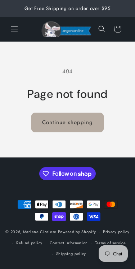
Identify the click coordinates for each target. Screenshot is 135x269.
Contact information (69, 243)
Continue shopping (67, 122)
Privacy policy (116, 232)
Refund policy (29, 243)
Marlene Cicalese (40, 232)
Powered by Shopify (77, 232)
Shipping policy (71, 253)
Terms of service (110, 243)
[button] (14, 29)
